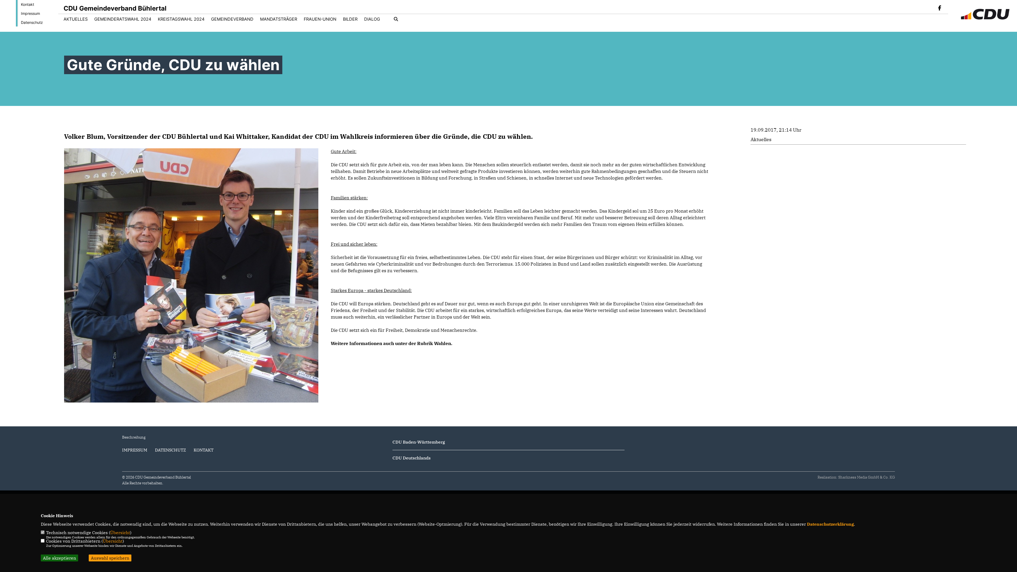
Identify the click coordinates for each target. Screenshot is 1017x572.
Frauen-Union (320, 19)
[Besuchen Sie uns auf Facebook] (939, 8)
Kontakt (27, 4)
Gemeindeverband (232, 19)
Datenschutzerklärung (830, 524)
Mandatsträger (278, 19)
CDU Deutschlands (411, 458)
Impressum (30, 13)
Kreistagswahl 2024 (181, 19)
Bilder (350, 19)
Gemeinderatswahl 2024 (122, 19)
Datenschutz (32, 22)
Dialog (372, 19)
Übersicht (120, 532)
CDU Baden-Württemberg (418, 442)
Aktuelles (76, 19)
